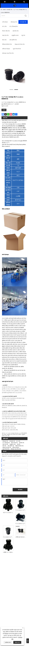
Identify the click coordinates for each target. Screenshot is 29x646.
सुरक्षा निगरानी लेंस (6, 449)
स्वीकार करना (17, 642)
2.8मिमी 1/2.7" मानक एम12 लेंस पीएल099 (8, 552)
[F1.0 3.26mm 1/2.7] (21, 503)
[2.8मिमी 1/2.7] (8, 544)
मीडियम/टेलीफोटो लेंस (19, 446)
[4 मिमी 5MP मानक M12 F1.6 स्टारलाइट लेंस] (21, 530)
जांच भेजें (4, 110)
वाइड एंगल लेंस (5, 444)
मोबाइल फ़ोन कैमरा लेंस (7, 447)
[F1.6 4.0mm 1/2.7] (8, 530)
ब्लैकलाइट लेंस (5, 441)
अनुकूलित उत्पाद (13, 444)
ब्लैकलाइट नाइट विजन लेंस (16, 449)
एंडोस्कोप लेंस (21, 442)
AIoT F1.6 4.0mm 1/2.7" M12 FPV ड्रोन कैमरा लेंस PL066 (8, 512)
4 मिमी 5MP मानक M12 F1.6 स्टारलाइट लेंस (21, 537)
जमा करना (20, 489)
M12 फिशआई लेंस (6, 442)
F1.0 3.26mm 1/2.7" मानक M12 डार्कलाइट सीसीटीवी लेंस (21, 510)
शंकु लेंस (18, 444)
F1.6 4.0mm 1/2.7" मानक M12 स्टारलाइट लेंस (8, 537)
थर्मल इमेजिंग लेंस (11, 446)
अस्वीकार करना (8, 642)
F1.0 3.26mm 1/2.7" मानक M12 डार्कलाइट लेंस (21, 523)
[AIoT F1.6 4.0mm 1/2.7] (8, 504)
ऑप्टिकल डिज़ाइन (15, 447)
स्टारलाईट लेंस (9, 9)
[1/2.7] (14, 75)
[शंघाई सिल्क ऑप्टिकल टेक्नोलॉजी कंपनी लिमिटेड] (14, 5)
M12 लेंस (18, 441)
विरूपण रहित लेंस (14, 442)
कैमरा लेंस (4, 446)
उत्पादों (4, 9)
